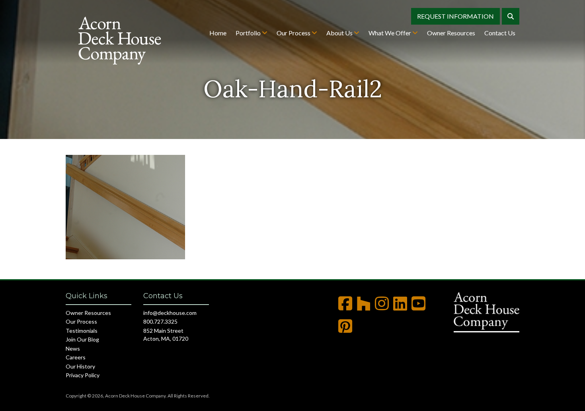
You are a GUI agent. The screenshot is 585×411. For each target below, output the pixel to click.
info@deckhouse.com (170, 312)
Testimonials (82, 330)
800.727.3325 (160, 321)
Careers (76, 357)
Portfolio (249, 33)
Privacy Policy (82, 375)
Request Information (455, 16)
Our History (80, 366)
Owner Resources (451, 33)
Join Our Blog (82, 339)
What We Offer (390, 33)
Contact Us (499, 33)
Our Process (294, 33)
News (73, 348)
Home (217, 33)
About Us (340, 33)
